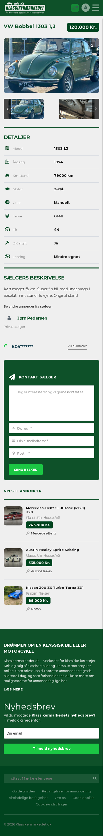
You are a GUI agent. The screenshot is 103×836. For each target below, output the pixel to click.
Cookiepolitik (83, 798)
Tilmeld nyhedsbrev (51, 748)
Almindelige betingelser (28, 798)
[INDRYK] (75, 7)
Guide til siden (23, 791)
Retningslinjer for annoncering (66, 791)
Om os (60, 798)
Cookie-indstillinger (52, 804)
